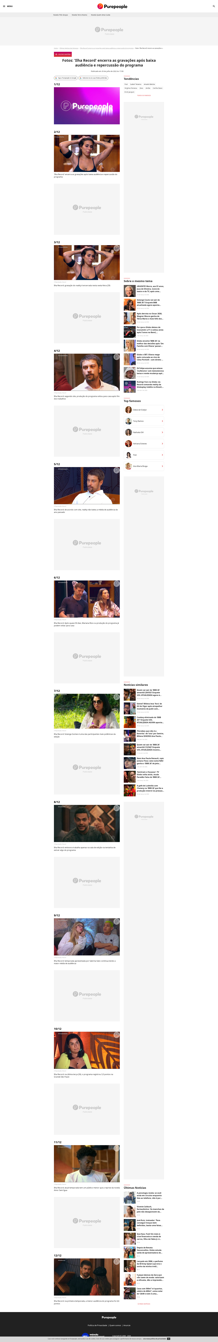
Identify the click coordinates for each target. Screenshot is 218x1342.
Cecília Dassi (157, 88)
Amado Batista (149, 84)
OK (169, 1339)
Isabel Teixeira (135, 84)
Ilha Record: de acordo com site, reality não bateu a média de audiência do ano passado (86, 510)
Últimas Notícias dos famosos (68, 48)
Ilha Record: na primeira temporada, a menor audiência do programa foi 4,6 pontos (86, 1302)
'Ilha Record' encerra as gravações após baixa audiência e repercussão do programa (107, 48)
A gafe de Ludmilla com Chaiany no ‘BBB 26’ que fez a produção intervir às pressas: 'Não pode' (150, 789)
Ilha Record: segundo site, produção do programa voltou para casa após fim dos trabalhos (87, 397)
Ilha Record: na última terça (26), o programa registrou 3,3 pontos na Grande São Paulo (83, 1075)
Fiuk (126, 84)
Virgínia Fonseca (131, 88)
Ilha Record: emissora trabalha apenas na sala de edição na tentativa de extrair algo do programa (84, 848)
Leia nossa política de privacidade (154, 1339)
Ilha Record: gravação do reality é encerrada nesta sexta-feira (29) (82, 285)
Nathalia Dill (138, 432)
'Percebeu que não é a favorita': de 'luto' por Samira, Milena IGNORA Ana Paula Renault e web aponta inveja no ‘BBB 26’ (150, 736)
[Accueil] (112, 6)
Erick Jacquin (129, 92)
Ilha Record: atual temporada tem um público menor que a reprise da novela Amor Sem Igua (87, 1188)
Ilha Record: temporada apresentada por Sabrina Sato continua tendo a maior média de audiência (85, 962)
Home (56, 48)
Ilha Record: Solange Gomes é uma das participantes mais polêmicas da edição (85, 735)
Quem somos (115, 1325)
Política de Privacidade (97, 1325)
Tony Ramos (138, 421)
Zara (141, 88)
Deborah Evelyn (140, 410)
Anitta (148, 88)
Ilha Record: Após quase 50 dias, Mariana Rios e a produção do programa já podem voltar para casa (86, 624)
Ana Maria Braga (140, 466)
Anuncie (126, 1325)
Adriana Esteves (140, 443)
